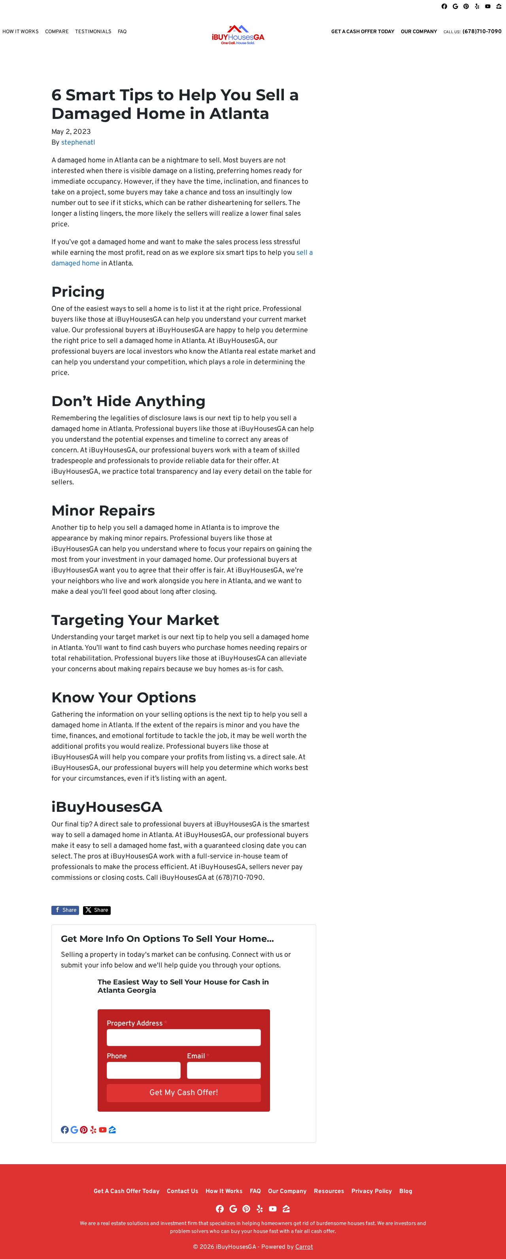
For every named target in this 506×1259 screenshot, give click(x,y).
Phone (117, 1056)
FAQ (122, 32)
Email (198, 1056)
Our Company (419, 32)
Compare (57, 32)
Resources (329, 1191)
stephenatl (78, 142)
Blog (405, 1191)
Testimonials (93, 32)
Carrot (304, 1247)
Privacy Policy (371, 1191)
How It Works (224, 1191)
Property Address (137, 1023)
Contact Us (182, 1191)
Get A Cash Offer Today (363, 32)
